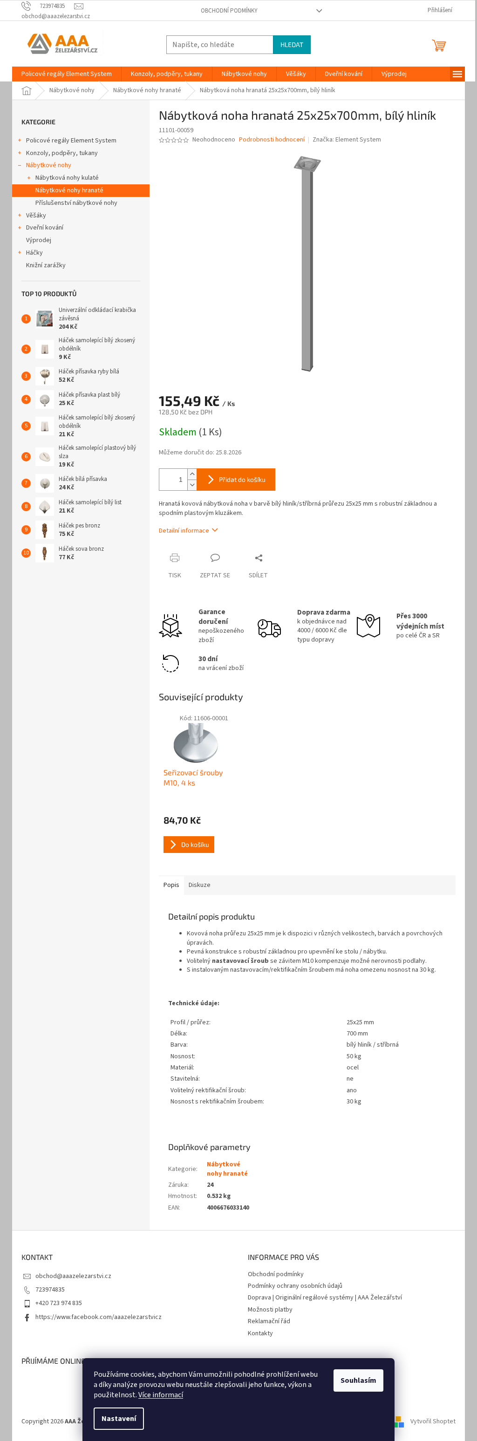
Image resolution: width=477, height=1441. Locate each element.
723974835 (50, 1289)
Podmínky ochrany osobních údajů (295, 1286)
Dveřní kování (44, 227)
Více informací (160, 1395)
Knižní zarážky (46, 265)
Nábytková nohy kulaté (67, 178)
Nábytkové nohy (48, 165)
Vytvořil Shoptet (433, 1421)
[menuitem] (66, 74)
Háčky (34, 252)
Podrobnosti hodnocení (272, 139)
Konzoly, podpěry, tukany (62, 153)
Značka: (347, 139)
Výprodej (38, 240)
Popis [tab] (171, 885)
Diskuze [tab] (200, 885)
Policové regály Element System (71, 140)
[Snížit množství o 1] (192, 485)
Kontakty (260, 1333)
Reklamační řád (269, 1321)
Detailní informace (184, 530)
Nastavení (119, 1419)
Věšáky (36, 215)
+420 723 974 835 (58, 1303)
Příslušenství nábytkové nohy (76, 203)
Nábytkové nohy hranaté (69, 190)
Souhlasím (358, 1380)
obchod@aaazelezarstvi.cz (73, 1276)
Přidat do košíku (242, 479)
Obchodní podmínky (229, 11)
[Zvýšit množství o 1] (192, 474)
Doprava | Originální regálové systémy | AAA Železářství (325, 1297)
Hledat (291, 44)
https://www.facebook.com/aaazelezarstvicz (98, 1317)
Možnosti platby (270, 1309)
